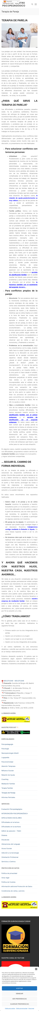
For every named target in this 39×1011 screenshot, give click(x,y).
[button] (36, 969)
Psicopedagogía (7, 744)
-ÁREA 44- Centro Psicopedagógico (13, 4)
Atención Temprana (8, 766)
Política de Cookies (8, 882)
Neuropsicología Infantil (10, 753)
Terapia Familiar (7, 788)
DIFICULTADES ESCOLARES (12, 818)
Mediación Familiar (8, 784)
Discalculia (5, 840)
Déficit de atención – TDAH (11, 831)
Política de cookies (10, 1008)
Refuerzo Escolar (8, 771)
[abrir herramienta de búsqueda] (32, 4)
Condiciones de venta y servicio (13, 891)
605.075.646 (8, 681)
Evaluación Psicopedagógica (12, 809)
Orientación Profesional (10, 857)
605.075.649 (19, 681)
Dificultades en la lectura (10, 822)
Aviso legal (31, 1008)
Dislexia (4, 835)
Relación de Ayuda (8, 775)
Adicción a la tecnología (10, 853)
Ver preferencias (19, 999)
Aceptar (19, 988)
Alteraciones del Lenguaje (11, 844)
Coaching (5, 779)
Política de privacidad (21, 1008)
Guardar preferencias (19, 1004)
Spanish (9, 1)
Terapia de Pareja (8, 793)
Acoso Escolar (7, 848)
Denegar (19, 993)
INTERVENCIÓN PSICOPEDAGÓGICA (15, 813)
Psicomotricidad (7, 762)
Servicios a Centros (9, 861)
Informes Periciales (8, 797)
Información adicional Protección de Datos (17, 886)
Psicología (5, 749)
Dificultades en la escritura (11, 827)
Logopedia (5, 757)
